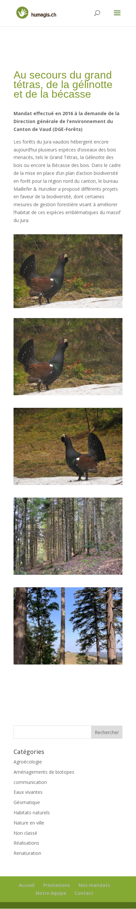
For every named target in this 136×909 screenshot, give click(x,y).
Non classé (25, 833)
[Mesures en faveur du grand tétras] (68, 395)
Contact (84, 893)
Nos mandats (94, 885)
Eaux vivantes (28, 792)
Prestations (56, 885)
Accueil (27, 885)
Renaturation (27, 853)
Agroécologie (28, 762)
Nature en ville (29, 823)
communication (30, 782)
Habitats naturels (32, 812)
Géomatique (27, 802)
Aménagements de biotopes (44, 772)
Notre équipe (51, 893)
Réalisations (26, 843)
